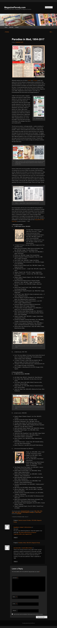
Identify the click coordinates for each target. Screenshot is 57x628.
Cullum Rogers (38, 512)
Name (15, 597)
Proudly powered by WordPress (28, 623)
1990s (16, 512)
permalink (19, 513)
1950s (35, 511)
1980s (13, 512)
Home (6, 27)
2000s (19, 512)
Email (15, 604)
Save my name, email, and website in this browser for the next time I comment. (28, 614)
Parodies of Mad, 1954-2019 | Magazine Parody (29, 542)
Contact (16, 27)
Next (51, 31)
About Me (11, 27)
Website (14, 610)
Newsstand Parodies (25, 511)
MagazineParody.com (15, 7)
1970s (41, 511)
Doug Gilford (16, 527)
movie (29, 80)
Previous (6, 31)
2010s (21, 512)
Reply (15, 537)
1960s (38, 511)
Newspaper (31, 512)
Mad (24, 512)
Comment (15, 578)
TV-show (35, 80)
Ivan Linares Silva (17, 547)
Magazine (27, 512)
